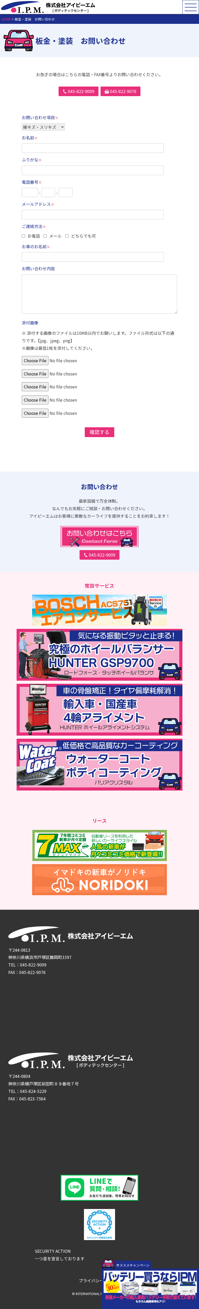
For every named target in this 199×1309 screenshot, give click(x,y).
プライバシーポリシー (99, 1280)
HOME (6, 19)
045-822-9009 (102, 555)
